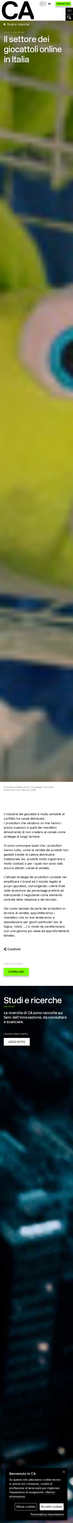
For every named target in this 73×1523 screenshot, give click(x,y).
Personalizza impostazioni (47, 1514)
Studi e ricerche (17, 24)
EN (49, 4)
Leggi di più (16, 1041)
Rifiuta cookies (25, 1506)
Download (16, 971)
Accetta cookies (51, 1506)
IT (42, 4)
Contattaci (63, 4)
